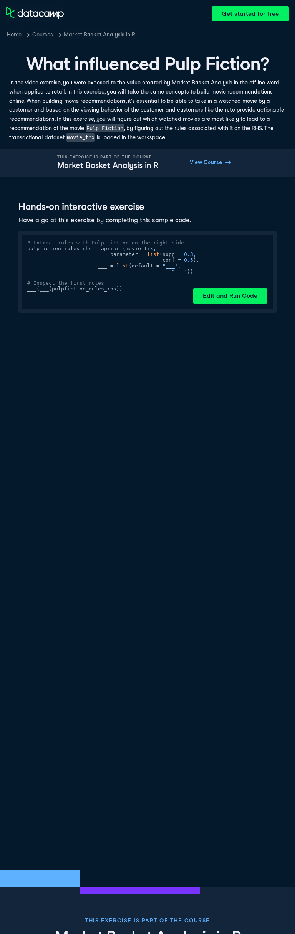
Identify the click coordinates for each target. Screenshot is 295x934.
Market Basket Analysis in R (99, 34)
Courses (42, 34)
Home (14, 34)
